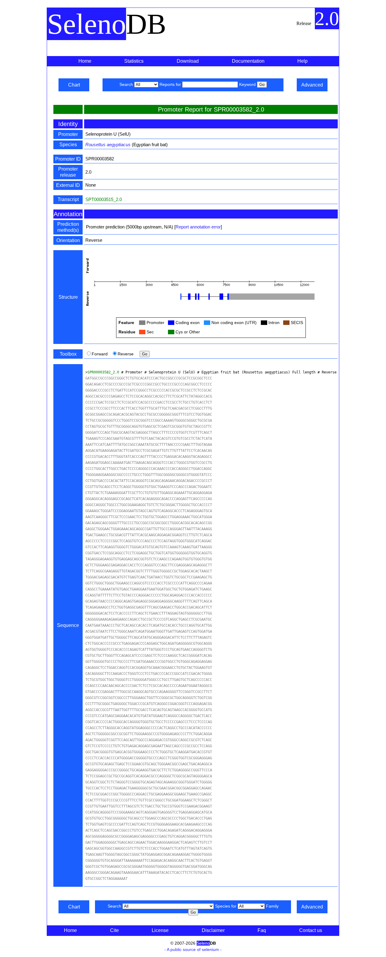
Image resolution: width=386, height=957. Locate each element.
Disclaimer (213, 930)
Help (302, 61)
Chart (74, 84)
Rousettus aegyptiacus (108, 144)
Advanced (312, 84)
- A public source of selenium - (193, 949)
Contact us (310, 930)
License (160, 930)
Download (188, 61)
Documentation (248, 61)
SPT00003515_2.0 (103, 199)
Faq (262, 930)
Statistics (134, 61)
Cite (114, 930)
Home (84, 61)
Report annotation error (198, 226)
